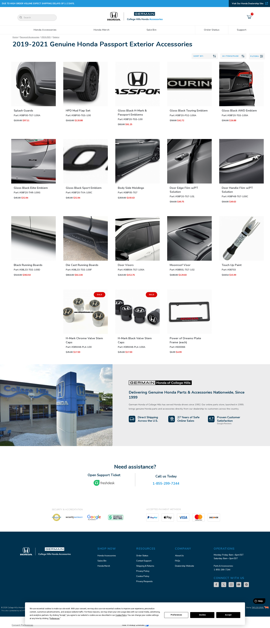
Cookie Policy (142, 576)
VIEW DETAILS (33, 105)
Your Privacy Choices (133, 624)
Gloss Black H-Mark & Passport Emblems (132, 112)
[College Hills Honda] (135, 16)
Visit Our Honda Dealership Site (247, 3)
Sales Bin (102, 560)
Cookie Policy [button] (121, 615)
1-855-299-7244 (222, 569)
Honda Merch (104, 566)
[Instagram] (231, 584)
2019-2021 (46, 37)
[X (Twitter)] (223, 584)
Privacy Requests (144, 581)
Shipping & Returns (145, 566)
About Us (179, 555)
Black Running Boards (28, 265)
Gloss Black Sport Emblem (84, 188)
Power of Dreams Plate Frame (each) (185, 340)
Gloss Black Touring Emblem (189, 110)
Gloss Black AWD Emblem (239, 110)
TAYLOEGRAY (258, 607)
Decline (202, 615)
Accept (228, 615)
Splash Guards (23, 110)
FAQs (177, 560)
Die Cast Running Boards (82, 265)
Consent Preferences (22, 625)
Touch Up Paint (232, 265)
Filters (254, 56)
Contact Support (143, 560)
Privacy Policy (142, 571)
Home (15, 37)
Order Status (142, 555)
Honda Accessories (107, 555)
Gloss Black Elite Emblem (31, 188)
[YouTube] (238, 584)
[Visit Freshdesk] (104, 483)
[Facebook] (216, 584)
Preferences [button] (55, 618)
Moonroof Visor (180, 265)
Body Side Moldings (131, 188)
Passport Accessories (29, 37)
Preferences (176, 615)
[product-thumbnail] (33, 84)
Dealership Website (184, 566)
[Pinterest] (246, 584)
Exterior (56, 37)
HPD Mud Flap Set (78, 110)
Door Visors (126, 265)
